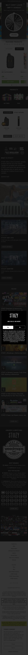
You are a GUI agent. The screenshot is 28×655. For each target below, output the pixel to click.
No (20, 327)
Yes (8, 327)
